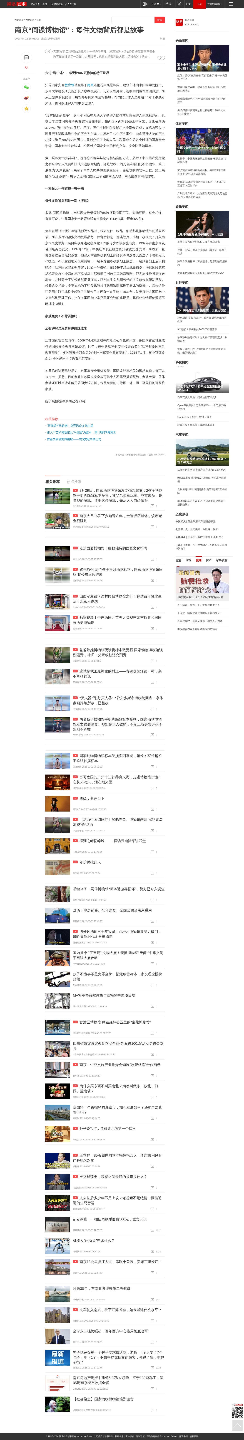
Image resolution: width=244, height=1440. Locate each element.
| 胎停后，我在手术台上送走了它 (199, 537)
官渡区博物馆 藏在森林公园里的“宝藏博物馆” (115, 1022)
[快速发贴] (26, 57)
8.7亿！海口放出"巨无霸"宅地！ (195, 608)
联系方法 (108, 1436)
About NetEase (84, 1436)
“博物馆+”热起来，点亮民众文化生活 (70, 425)
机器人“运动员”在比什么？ (94, 1240)
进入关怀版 (70, 4)
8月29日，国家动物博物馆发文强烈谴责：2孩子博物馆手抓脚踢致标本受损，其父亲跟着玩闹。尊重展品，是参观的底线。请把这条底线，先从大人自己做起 (117, 495)
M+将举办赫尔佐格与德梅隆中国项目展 (104, 995)
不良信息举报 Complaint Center (162, 1436)
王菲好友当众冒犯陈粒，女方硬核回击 (198, 241)
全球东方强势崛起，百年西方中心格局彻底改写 (110, 1331)
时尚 (189, 560)
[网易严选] (169, 4)
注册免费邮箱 (214, 4)
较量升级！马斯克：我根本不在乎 (196, 425)
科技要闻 (182, 362)
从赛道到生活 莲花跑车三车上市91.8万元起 (201, 469)
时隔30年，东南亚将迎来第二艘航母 (101, 1289)
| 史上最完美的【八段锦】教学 (197, 529)
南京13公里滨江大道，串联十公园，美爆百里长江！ (120, 1262)
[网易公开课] (156, 4)
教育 (179, 560)
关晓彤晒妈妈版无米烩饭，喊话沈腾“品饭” (200, 273)
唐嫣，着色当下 (91, 798)
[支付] (179, 4)
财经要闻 (182, 282)
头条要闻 (182, 40)
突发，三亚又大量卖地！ (191, 616)
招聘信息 (119, 1436)
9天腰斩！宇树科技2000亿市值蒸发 (197, 329)
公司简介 (98, 1436)
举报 (162, 38)
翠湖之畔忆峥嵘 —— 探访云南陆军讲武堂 (112, 841)
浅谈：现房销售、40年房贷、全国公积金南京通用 (112, 910)
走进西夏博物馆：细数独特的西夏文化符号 (113, 548)
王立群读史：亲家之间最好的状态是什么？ (113, 1177)
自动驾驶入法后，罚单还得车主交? (196, 397)
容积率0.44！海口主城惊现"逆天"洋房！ (199, 624)
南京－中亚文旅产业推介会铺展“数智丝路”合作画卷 (120, 1065)
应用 (45, 4)
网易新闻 (189, 20)
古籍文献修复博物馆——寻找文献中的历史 (74, 439)
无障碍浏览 (57, 4)
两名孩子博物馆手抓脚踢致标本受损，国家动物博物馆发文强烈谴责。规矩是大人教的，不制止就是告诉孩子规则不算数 (117, 724)
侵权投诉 (194, 1436)
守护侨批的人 (90, 862)
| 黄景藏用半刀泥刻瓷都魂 (195, 521)
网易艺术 (30, 20)
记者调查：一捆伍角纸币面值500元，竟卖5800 (110, 1219)
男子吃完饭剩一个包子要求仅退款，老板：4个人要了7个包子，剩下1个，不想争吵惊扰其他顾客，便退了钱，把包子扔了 (118, 1357)
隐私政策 (140, 1436)
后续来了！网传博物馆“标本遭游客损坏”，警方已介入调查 (119, 889)
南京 (90, 85)
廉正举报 (183, 1436)
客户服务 (130, 1436)
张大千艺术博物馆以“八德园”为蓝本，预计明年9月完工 (81, 432)
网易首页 (35, 4)
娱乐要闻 (182, 206)
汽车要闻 (182, 434)
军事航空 (221, 560)
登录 (199, 4)
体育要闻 (182, 123)
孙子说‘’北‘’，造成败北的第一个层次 (107, 1129)
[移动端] (145, 4)
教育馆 (69, 85)
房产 (209, 560)
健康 (199, 560)
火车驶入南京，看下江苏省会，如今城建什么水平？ (120, 1310)
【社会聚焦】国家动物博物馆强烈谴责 (103, 1399)
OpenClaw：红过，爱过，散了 (194, 417)
